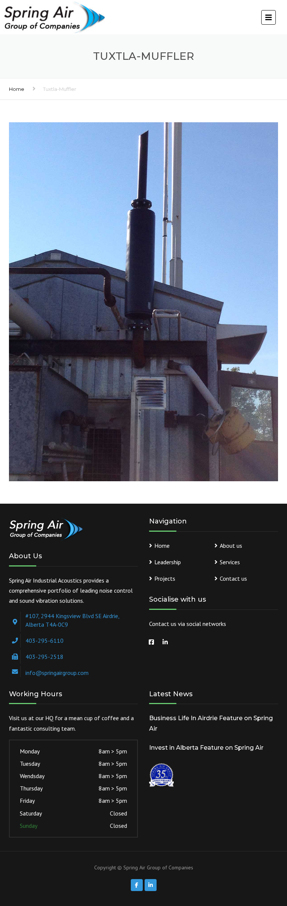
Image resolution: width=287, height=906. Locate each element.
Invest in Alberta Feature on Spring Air (206, 747)
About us (231, 545)
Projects (164, 578)
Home (16, 89)
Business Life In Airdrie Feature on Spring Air (211, 723)
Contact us (233, 578)
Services (230, 562)
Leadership (167, 562)
